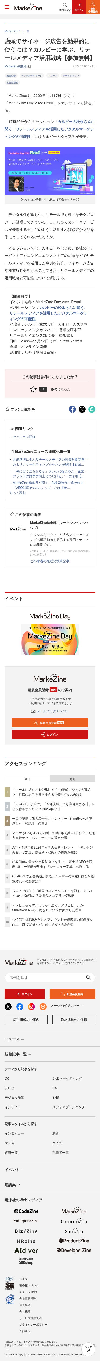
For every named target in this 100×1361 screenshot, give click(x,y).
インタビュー (14, 1133)
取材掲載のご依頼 (74, 1019)
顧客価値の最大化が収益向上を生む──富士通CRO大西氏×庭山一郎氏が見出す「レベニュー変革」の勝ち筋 (52, 864)
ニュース (52, 75)
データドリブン (71, 75)
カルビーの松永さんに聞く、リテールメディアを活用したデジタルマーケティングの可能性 (50, 129)
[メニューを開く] (7, 7)
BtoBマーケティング (67, 1078)
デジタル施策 (14, 1097)
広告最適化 (12, 82)
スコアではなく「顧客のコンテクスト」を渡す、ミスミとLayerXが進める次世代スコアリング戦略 (52, 893)
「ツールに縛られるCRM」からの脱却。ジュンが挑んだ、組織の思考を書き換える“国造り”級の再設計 (51, 792)
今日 (27, 779)
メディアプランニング (68, 1107)
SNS (55, 1097)
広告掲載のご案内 (26, 1019)
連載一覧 (11, 1152)
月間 (72, 779)
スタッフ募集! (28, 1292)
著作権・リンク (29, 1285)
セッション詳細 (24, 436)
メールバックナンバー (53, 711)
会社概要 (24, 1311)
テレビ (9, 1087)
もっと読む (18, 492)
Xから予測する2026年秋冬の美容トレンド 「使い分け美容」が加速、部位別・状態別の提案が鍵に (52, 849)
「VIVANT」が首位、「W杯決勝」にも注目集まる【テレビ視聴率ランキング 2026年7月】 (53, 806)
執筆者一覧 (60, 1152)
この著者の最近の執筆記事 (49, 561)
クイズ (57, 1142)
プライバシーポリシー (33, 1324)
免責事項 (24, 1305)
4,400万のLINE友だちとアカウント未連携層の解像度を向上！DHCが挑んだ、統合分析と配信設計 (52, 922)
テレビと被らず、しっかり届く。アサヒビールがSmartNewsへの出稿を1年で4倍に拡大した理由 (48, 907)
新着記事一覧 (16, 1054)
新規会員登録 (51, 723)
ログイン (52, 734)
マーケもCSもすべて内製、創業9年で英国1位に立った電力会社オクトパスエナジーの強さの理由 (53, 835)
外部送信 (24, 1331)
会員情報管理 (27, 1298)
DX (7, 1078)
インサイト (13, 1107)
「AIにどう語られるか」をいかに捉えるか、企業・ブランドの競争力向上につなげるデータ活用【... (50, 473)
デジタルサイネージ (31, 75)
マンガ (9, 1142)
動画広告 (11, 75)
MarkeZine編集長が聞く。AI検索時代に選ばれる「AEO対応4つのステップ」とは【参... (48, 485)
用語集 (10, 1184)
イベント (12, 1169)
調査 (55, 1133)
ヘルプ (23, 1279)
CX (54, 1087)
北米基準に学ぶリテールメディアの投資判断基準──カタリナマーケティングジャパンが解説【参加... (51, 462)
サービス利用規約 (30, 1318)
